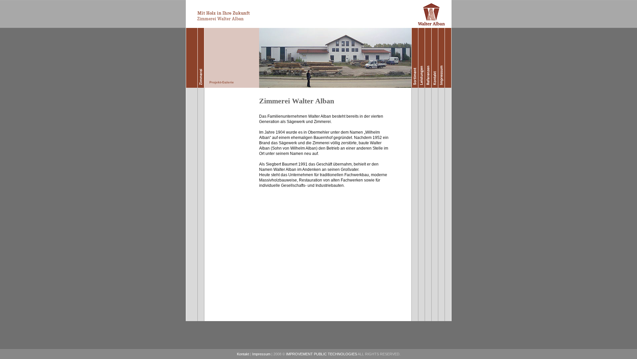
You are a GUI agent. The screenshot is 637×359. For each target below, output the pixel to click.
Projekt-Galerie (221, 82)
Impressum (261, 354)
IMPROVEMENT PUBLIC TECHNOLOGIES (321, 354)
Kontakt (243, 354)
